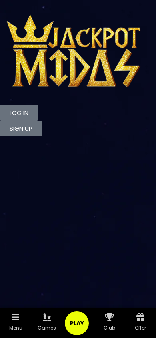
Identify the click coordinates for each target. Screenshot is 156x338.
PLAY (77, 323)
